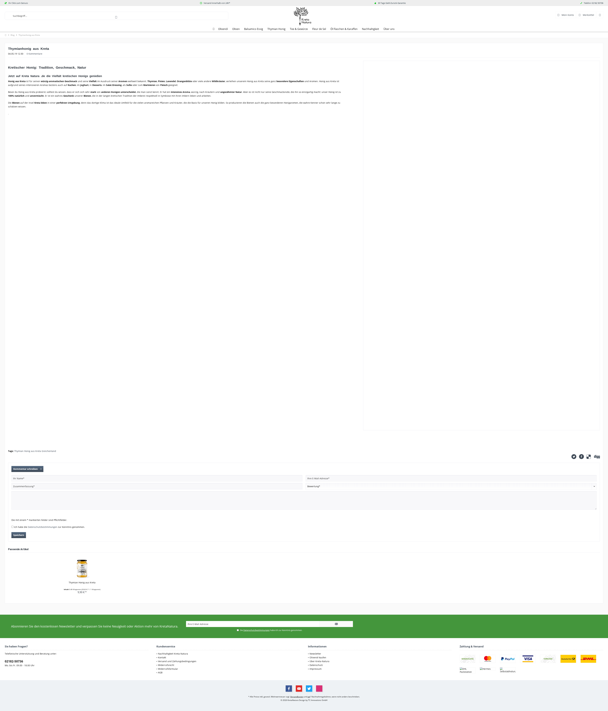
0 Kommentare (34, 53)
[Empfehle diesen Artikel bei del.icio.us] (590, 456)
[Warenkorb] (600, 15)
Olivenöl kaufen (318, 657)
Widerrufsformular (168, 668)
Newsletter (315, 653)
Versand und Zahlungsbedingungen (177, 661)
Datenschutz (316, 665)
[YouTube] (299, 688)
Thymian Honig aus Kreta (82, 582)
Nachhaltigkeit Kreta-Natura (173, 653)
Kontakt (162, 657)
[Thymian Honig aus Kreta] (82, 568)
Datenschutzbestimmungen (42, 526)
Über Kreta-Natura (319, 661)
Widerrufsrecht (166, 665)
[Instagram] (319, 688)
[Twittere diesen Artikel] (575, 456)
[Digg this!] (597, 456)
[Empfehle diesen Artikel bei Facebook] (582, 456)
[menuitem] (600, 15)
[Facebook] (289, 688)
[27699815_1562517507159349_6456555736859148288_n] (481, 245)
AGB (160, 672)
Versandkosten (296, 696)
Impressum (316, 668)
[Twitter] (309, 688)
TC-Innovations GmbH (317, 700)
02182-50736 (14, 661)
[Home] (213, 29)
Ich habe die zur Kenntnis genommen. (49, 526)
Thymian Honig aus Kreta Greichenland (35, 451)
